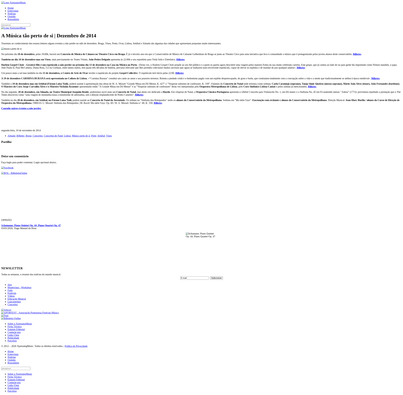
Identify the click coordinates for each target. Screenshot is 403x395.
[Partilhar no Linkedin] (22, 149)
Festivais (12, 293)
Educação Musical (17, 298)
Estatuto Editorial (16, 329)
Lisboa (67, 135)
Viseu (108, 135)
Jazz (10, 284)
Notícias (12, 13)
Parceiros (12, 340)
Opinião (12, 16)
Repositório (13, 19)
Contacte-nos (14, 332)
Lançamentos (14, 301)
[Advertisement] (95, 119)
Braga (28, 135)
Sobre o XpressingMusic (20, 323)
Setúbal (101, 135)
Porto (93, 135)
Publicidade (13, 338)
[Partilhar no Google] (16, 149)
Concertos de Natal (53, 135)
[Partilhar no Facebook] (3, 149)
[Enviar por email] (28, 149)
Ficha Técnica (15, 326)
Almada (11, 135)
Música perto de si (80, 135)
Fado (10, 290)
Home (11, 8)
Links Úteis (13, 335)
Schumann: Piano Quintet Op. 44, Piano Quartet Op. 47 (31, 225)
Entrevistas (13, 10)
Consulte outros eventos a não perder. (21, 108)
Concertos (37, 135)
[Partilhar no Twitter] (10, 149)
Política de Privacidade (76, 346)
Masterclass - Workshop (19, 287)
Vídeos (11, 296)
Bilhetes (357, 54)
